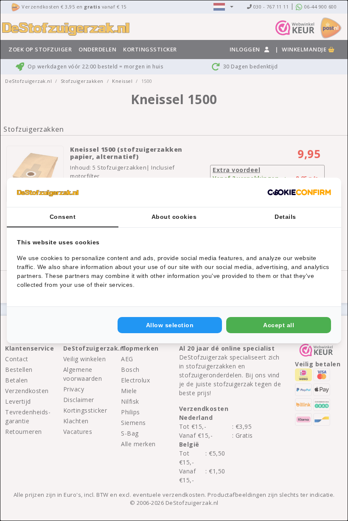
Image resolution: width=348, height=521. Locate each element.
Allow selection (170, 325)
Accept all (278, 325)
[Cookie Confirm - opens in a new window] (299, 192)
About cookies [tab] (174, 216)
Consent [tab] (63, 216)
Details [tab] (285, 216)
